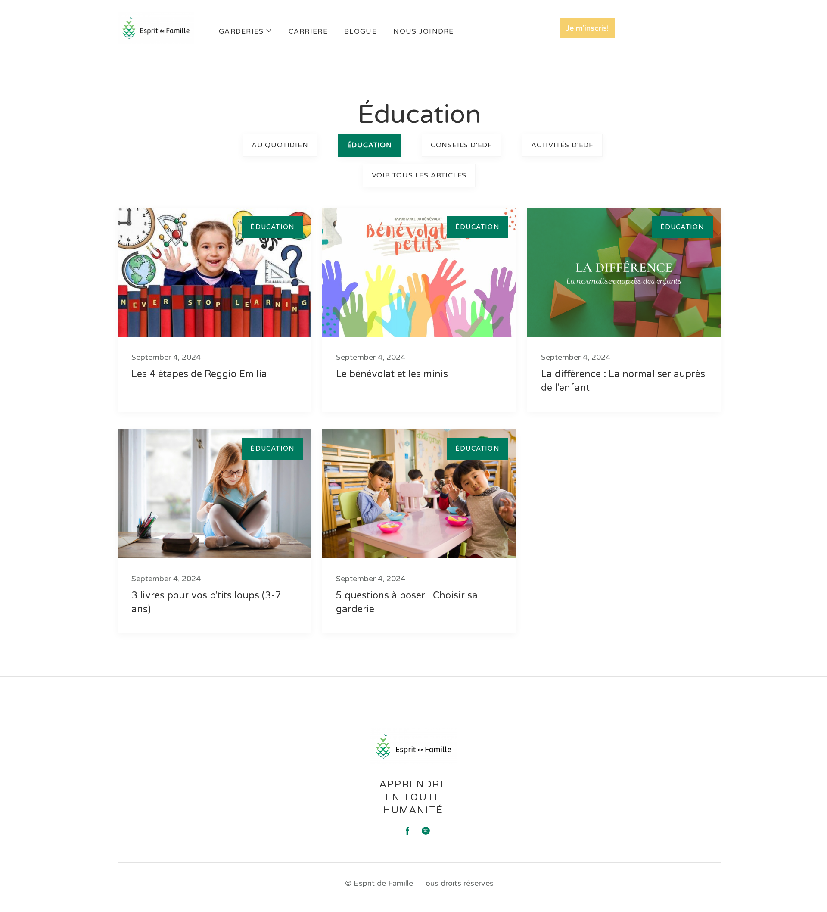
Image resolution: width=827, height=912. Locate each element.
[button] (245, 32)
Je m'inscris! (587, 28)
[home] (156, 28)
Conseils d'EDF (461, 145)
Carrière (308, 31)
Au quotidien (280, 145)
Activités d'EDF (562, 145)
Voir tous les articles (419, 175)
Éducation (369, 145)
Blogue (360, 31)
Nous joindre (423, 31)
